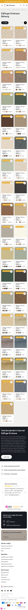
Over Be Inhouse (5, 579)
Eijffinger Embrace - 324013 (7, 173)
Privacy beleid (4, 599)
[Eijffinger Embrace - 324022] (7, 364)
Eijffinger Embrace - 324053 (7, 218)
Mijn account (4, 575)
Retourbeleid (4, 561)
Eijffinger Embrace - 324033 (20, 151)
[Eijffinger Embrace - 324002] (20, 32)
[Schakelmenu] (2, 5)
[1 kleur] (21, 22)
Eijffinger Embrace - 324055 (20, 107)
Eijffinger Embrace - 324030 (7, 328)
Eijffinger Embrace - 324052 (20, 218)
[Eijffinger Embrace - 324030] (7, 319)
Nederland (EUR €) (8, 586)
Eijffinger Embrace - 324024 (20, 350)
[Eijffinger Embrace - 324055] (20, 98)
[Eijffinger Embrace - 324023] (7, 342)
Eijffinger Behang (15, 9)
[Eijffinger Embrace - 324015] (7, 386)
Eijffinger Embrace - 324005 (20, 394)
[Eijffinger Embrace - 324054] (20, 187)
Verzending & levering (6, 559)
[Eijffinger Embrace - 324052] (20, 209)
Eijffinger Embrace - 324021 (20, 372)
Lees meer (6, 457)
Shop (4, 9)
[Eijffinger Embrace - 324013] (7, 165)
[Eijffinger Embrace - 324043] (20, 275)
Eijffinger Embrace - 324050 (20, 240)
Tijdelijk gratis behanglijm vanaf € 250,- (14, 1)
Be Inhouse (11, 593)
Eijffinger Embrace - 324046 (7, 262)
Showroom (4, 577)
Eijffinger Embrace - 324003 (20, 63)
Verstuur (24, 537)
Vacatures (3, 582)
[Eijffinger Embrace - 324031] (20, 297)
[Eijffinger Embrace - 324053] (7, 209)
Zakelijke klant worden (7, 557)
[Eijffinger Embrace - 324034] (7, 297)
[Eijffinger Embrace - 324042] (7, 121)
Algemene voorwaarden (7, 566)
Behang (8, 9)
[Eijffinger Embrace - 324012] (7, 76)
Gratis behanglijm (7, 27)
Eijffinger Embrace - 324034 (7, 306)
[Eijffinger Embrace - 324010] (7, 187)
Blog (2, 550)
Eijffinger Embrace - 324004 (7, 416)
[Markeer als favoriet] (11, 28)
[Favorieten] (24, 5)
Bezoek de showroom (7, 546)
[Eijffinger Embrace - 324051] (7, 231)
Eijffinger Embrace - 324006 (7, 107)
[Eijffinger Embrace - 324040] (7, 143)
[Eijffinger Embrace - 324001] (7, 32)
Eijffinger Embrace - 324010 (7, 195)
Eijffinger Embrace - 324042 (7, 129)
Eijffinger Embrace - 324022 (7, 372)
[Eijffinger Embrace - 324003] (20, 54)
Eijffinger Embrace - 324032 (20, 85)
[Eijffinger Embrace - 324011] (20, 165)
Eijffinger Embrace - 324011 (20, 173)
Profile (15, 599)
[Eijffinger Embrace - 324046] (7, 253)
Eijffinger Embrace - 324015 (7, 394)
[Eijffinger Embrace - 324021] (20, 364)
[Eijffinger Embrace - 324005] (20, 386)
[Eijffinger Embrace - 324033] (20, 143)
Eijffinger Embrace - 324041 (20, 129)
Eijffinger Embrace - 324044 (7, 284)
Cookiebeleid (10, 599)
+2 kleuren (23, 111)
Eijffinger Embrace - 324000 (7, 63)
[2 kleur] (25, 22)
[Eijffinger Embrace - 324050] (20, 231)
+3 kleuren (10, 45)
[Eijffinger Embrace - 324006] (7, 98)
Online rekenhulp (5, 548)
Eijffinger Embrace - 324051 (7, 240)
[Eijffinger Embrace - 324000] (7, 54)
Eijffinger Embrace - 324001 (7, 41)
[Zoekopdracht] (21, 5)
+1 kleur (9, 89)
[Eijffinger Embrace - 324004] (7, 408)
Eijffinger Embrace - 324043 (20, 284)
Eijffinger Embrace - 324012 (7, 85)
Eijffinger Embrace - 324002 (20, 41)
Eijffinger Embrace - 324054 (20, 195)
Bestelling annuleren (6, 564)
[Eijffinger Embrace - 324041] (20, 121)
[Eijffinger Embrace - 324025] (20, 319)
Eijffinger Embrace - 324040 (7, 151)
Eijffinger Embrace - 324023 (7, 350)
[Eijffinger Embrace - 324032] (20, 76)
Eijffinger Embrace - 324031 (20, 306)
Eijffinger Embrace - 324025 (20, 328)
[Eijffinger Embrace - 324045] (20, 253)
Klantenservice (5, 572)
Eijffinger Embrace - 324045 (20, 262)
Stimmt (7, 595)
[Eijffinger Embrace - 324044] (7, 275)
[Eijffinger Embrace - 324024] (20, 342)
